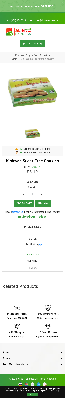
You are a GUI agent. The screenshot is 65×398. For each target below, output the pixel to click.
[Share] (24, 244)
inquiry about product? (33, 216)
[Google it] (27, 244)
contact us (17, 212)
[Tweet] (31, 244)
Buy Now (43, 203)
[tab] (32, 254)
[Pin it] (34, 244)
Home (14, 59)
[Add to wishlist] (40, 245)
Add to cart (24, 203)
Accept (33, 394)
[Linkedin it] (37, 244)
